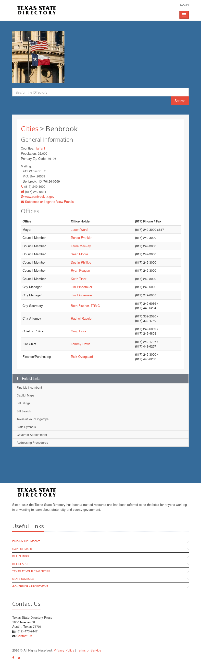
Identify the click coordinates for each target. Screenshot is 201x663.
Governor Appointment (32, 434)
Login (184, 4)
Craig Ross (79, 331)
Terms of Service (89, 650)
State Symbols (26, 427)
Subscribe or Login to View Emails (49, 201)
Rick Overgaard (82, 356)
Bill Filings (23, 403)
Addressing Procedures (32, 442)
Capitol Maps (25, 395)
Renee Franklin (81, 237)
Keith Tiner (78, 278)
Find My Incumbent (29, 387)
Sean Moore (79, 254)
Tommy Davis (80, 343)
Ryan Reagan (80, 270)
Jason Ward (79, 229)
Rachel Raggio (81, 318)
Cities (29, 128)
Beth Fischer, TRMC (85, 305)
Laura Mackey (81, 246)
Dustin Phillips (81, 262)
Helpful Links (30, 378)
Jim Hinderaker (81, 286)
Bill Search (24, 411)
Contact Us (24, 635)
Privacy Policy (64, 650)
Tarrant (40, 148)
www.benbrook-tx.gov (39, 196)
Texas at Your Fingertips (33, 419)
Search (180, 100)
